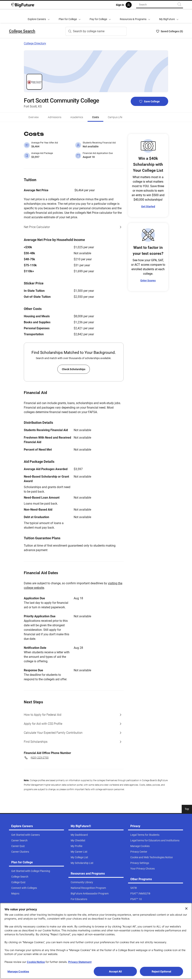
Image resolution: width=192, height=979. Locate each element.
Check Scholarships (73, 369)
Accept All (115, 971)
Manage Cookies (18, 971)
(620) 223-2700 (40, 757)
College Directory (35, 43)
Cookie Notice (36, 961)
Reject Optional (161, 971)
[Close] (186, 908)
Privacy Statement (80, 961)
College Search (22, 31)
